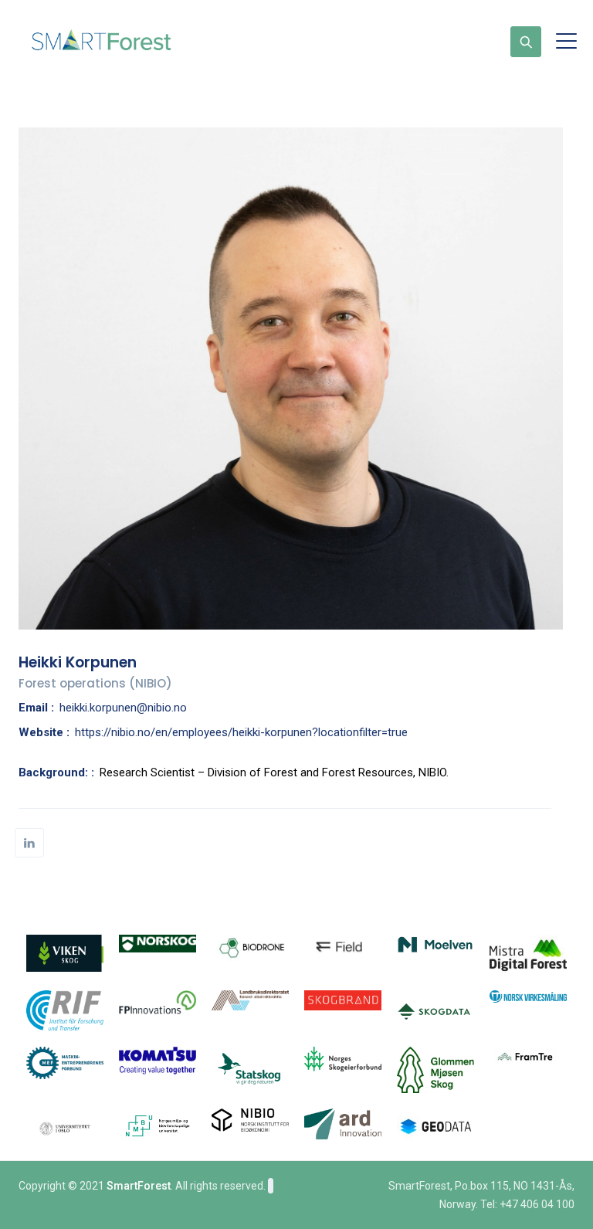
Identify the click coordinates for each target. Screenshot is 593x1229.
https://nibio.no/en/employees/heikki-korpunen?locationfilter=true (241, 732)
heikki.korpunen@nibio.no (123, 708)
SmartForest (139, 1186)
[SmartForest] (104, 41)
